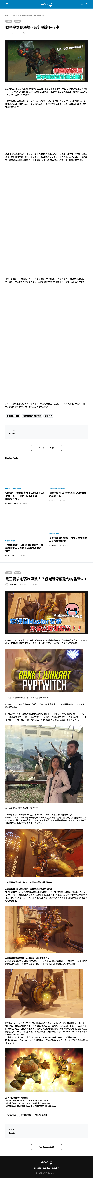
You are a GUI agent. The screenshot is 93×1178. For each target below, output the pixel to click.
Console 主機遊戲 (10, 488)
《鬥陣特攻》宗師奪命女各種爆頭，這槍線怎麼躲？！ (28, 1100)
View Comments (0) (46, 448)
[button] (6, 4)
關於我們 (37, 1168)
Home (7, 15)
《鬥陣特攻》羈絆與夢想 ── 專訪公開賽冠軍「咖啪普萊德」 (31, 1106)
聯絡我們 (55, 1168)
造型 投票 (48, 416)
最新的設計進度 (41, 91)
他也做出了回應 (45, 643)
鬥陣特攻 (17, 573)
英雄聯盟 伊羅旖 (13, 416)
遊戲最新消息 (26, 1115)
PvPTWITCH (11, 1115)
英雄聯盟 (16, 15)
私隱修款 (46, 1168)
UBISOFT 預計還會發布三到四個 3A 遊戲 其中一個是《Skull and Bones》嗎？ (24, 495)
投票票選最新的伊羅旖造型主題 (29, 89)
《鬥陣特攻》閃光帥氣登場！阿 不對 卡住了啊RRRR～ (28, 1103)
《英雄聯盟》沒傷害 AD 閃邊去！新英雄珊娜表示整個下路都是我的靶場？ (24, 548)
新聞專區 (9, 21)
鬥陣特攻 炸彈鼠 (41, 1115)
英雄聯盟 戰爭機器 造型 (32, 416)
